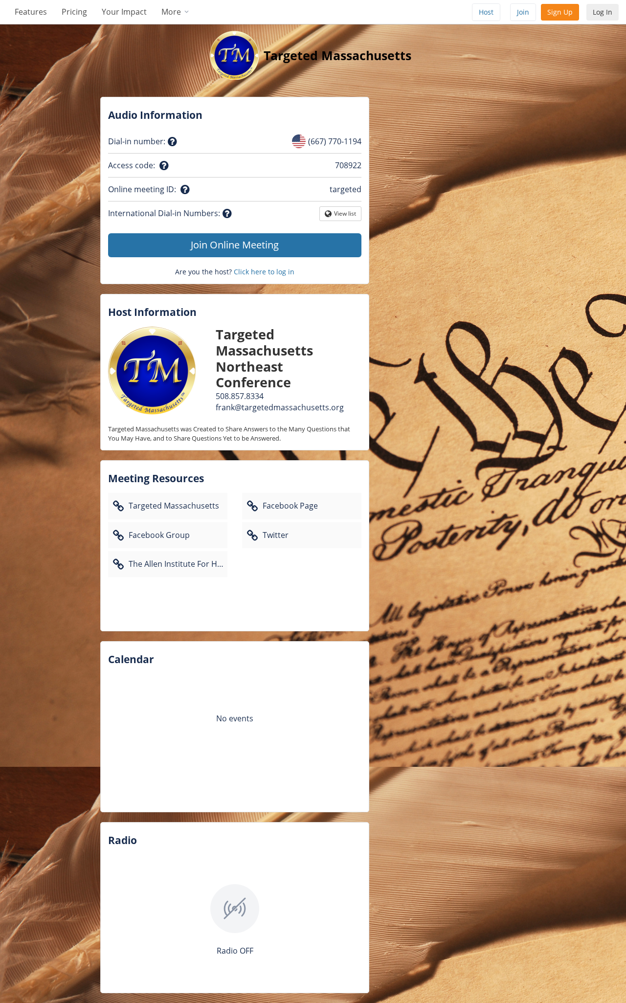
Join (523, 12)
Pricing (74, 11)
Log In (602, 12)
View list (345, 215)
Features (31, 11)
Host (486, 12)
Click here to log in (264, 271)
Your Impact (124, 11)
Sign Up (560, 12)
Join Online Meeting (235, 244)
